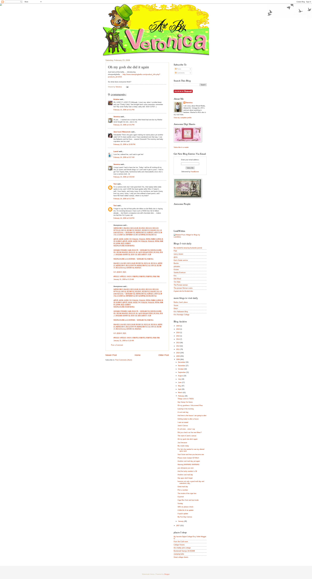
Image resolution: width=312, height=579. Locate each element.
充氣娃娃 (135, 239)
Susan (176, 305)
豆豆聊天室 (121, 235)
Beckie (176, 263)
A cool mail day (183, 412)
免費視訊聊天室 (141, 232)
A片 (114, 272)
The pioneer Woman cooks (183, 288)
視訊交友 (149, 228)
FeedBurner (195, 172)
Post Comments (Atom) (123, 360)
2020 (178, 326)
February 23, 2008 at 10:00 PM (124, 144)
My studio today (183, 446)
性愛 (149, 254)
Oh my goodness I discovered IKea (190, 405)
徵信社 (129, 276)
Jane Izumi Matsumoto (122, 132)
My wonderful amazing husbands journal (188, 248)
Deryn (176, 308)
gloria (175, 257)
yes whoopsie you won (186, 468)
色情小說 (134, 254)
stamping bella (179, 554)
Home (138, 355)
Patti (175, 251)
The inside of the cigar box (187, 493)
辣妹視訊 (126, 228)
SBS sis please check (185, 507)
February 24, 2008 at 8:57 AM (123, 157)
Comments (180, 73)
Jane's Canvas (183, 426)
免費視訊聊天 (118, 228)
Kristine (116, 99)
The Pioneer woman (181, 285)
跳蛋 (122, 243)
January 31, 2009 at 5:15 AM (123, 279)
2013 (178, 343)
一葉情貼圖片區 (129, 232)
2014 (178, 339)
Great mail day (183, 486)
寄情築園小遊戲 (125, 250)
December (182, 362)
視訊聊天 (138, 230)
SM (130, 239)
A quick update (183, 514)
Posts (178, 69)
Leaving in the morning (186, 409)
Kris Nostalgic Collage (181, 315)
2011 (178, 349)
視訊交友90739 (131, 265)
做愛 (139, 254)
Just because (182, 442)
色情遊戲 (116, 250)
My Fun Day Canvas (185, 517)
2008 (178, 359)
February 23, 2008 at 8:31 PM (123, 125)
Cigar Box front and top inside (188, 500)
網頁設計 (123, 276)
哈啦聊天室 (130, 268)
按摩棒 (158, 239)
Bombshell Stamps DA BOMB (184, 551)
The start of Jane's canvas (187, 436)
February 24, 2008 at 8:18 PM (123, 218)
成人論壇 (139, 252)
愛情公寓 (152, 252)
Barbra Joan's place (181, 302)
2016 (178, 332)
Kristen (176, 269)
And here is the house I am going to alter (192, 415)
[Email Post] (127, 87)
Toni (115, 184)
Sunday (180, 503)
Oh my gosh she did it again (187, 439)
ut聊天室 (157, 232)
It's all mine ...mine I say (186, 429)
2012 (178, 346)
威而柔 (115, 239)
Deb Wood (177, 279)
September (182, 372)
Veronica (116, 117)
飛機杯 (153, 239)
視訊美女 (120, 232)
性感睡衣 (119, 241)
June (180, 382)
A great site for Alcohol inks (183, 291)
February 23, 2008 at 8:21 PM (123, 110)
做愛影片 (144, 254)
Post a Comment (117, 345)
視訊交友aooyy (121, 268)
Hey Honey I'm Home (185, 402)
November (182, 366)
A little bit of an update (185, 510)
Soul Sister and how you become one (191, 454)
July (179, 379)
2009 (178, 356)
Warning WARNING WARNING (188, 464)
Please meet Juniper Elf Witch (188, 458)
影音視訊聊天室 (151, 235)
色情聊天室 (126, 254)
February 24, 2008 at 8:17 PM (123, 199)
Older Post (163, 355)
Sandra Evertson (179, 272)
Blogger (167, 574)
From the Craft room (181, 541)
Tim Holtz (177, 282)
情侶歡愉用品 (130, 246)
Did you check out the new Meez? (190, 432)
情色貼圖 (119, 254)
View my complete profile (182, 118)
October (181, 369)
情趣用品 (150, 259)
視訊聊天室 (131, 230)
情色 (157, 252)
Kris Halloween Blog (181, 311)
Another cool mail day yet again (189, 461)
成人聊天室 (122, 230)
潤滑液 (148, 239)
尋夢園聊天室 (130, 235)
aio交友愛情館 (130, 259)
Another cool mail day (185, 475)
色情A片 (119, 272)
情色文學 (135, 250)
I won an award (183, 422)
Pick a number (183, 490)
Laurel (115, 151)
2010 (178, 353)
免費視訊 (150, 232)
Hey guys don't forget (185, 478)
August (181, 376)
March (180, 392)
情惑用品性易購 (119, 246)
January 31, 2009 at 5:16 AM (123, 340)
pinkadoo (177, 266)
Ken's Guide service (181, 260)
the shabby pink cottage (182, 548)
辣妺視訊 (138, 268)
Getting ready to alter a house (188, 419)
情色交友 (132, 252)
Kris (175, 276)
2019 (178, 329)
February (181, 396)
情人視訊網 (117, 252)
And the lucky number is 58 (187, 471)
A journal (181, 497)
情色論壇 (145, 252)
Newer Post (111, 355)
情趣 (154, 276)
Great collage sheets (181, 557)
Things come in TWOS (186, 399)
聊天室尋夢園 (140, 235)
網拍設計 (116, 276)
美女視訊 (142, 228)
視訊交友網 (134, 228)
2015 (178, 336)
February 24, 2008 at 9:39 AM (123, 177)
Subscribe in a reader (181, 147)
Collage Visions (179, 545)
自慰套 (121, 239)
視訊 (124, 272)
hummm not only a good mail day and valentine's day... (191, 482)
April (180, 389)
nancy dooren (178, 254)
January (181, 521)
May (180, 386)
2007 (178, 525)
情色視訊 (153, 230)
